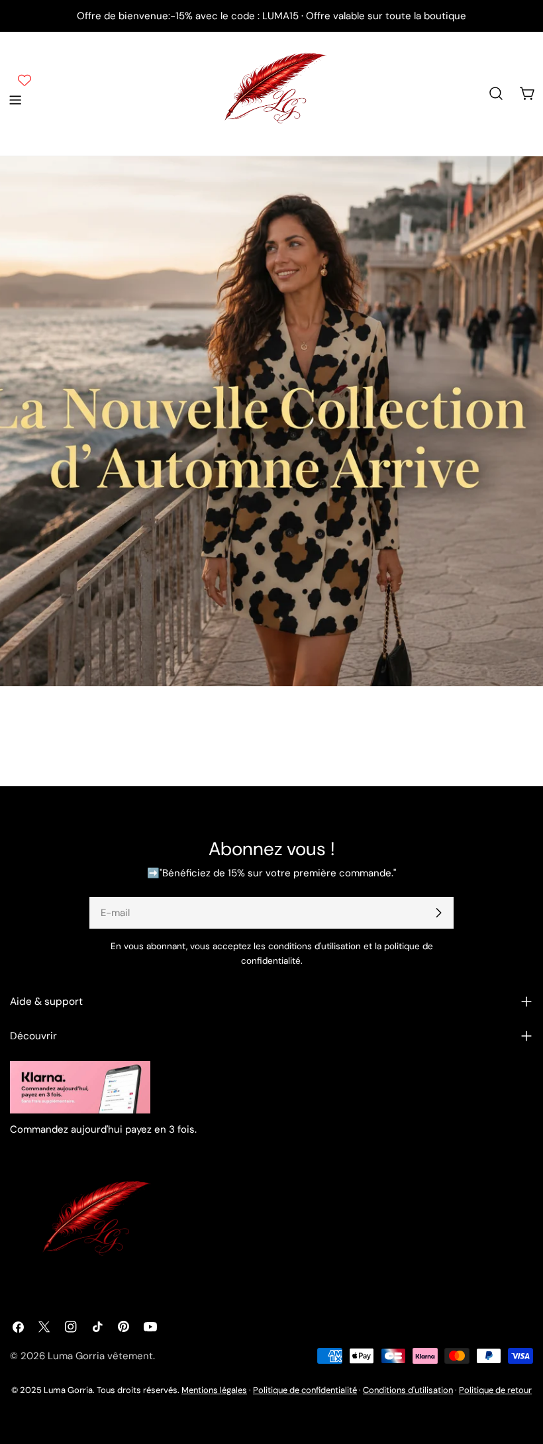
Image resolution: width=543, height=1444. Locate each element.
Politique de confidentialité (305, 1390)
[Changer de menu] (15, 100)
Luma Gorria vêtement (100, 1356)
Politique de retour (495, 1390)
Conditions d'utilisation (408, 1390)
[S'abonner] (438, 913)
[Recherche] (496, 93)
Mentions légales (214, 1390)
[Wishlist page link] (24, 80)
